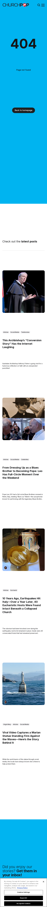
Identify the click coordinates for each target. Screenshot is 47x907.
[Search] (38, 5)
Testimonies (25, 332)
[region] (23, 892)
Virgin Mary (7, 724)
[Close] (43, 881)
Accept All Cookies (23, 903)
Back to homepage (23, 110)
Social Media (14, 332)
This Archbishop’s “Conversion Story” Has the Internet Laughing (22, 344)
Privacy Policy (22, 888)
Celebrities (25, 459)
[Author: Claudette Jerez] (5, 309)
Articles (5, 332)
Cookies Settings (23, 892)
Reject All (23, 898)
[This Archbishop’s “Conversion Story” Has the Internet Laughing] (23, 291)
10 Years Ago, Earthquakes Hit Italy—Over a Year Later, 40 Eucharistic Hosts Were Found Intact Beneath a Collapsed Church (21, 605)
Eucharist (13, 590)
